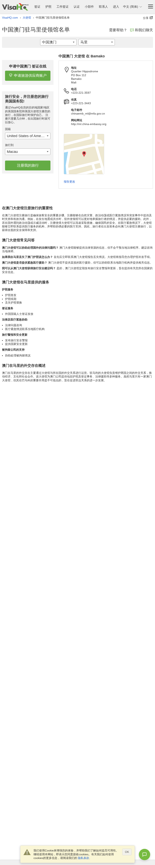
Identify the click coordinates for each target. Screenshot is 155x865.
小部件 (89, 6)
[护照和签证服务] (15, 7)
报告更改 (69, 181)
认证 (77, 6)
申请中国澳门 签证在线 (27, 66)
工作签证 (63, 6)
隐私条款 (83, 858)
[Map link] (84, 154)
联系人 (103, 6)
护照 (48, 6)
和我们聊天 (144, 30)
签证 (37, 6)
